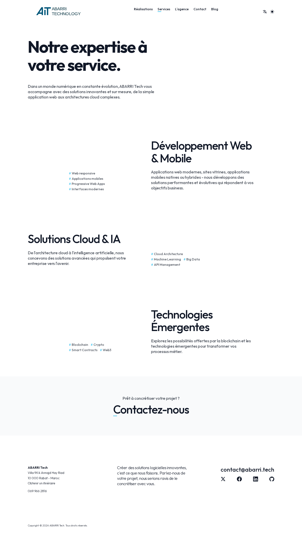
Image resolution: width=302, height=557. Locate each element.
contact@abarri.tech (247, 469)
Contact (200, 9)
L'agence (182, 9)
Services (164, 9)
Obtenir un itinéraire (41, 483)
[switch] (265, 12)
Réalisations (143, 9)
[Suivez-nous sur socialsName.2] (255, 479)
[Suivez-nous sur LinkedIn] (223, 479)
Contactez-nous (151, 409)
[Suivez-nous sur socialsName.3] (271, 479)
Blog (214, 9)
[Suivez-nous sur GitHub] (239, 479)
